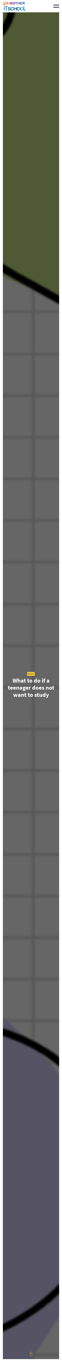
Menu (56, 6)
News (31, 673)
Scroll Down (31, 1354)
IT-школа (14, 6)
